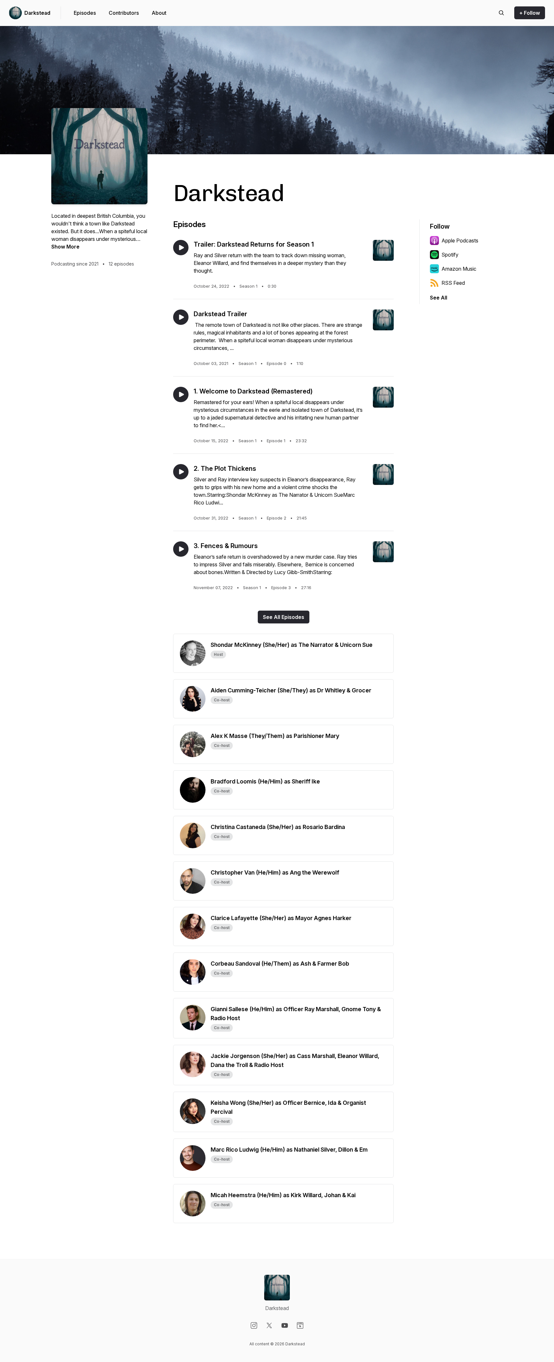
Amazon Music (458, 269)
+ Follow (529, 13)
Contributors (124, 13)
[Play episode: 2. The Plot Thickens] (181, 471)
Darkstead (37, 13)
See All (438, 297)
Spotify (449, 254)
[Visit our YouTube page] (284, 1325)
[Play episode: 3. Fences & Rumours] (181, 549)
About (159, 13)
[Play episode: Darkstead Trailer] (181, 317)
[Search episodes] (501, 13)
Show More (65, 246)
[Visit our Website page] (300, 1325)
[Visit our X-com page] (269, 1325)
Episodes (85, 13)
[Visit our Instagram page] (254, 1325)
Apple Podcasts (459, 240)
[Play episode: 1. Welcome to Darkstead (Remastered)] (181, 394)
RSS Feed (453, 283)
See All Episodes (283, 617)
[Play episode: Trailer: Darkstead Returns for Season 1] (181, 247)
